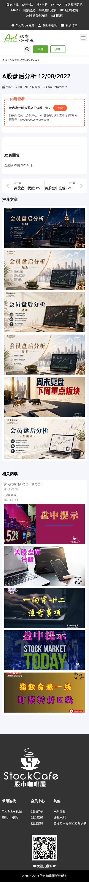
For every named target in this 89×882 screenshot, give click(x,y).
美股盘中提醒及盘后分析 (70, 823)
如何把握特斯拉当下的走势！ (24, 484)
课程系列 (60, 817)
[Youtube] (35, 866)
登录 (60, 108)
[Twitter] (54, 866)
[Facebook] (48, 866)
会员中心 (38, 800)
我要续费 (37, 817)
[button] (83, 37)
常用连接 (9, 800)
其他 (57, 800)
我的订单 (37, 811)
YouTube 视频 (12, 811)
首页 (4, 59)
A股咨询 (34, 87)
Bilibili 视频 (10, 817)
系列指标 (60, 811)
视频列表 (10, 495)
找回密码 (37, 823)
